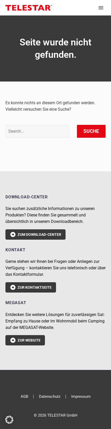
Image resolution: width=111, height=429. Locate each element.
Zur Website (25, 340)
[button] (9, 419)
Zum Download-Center (35, 234)
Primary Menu (101, 8)
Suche (91, 131)
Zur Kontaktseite (31, 287)
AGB (24, 397)
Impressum (81, 397)
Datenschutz (49, 397)
